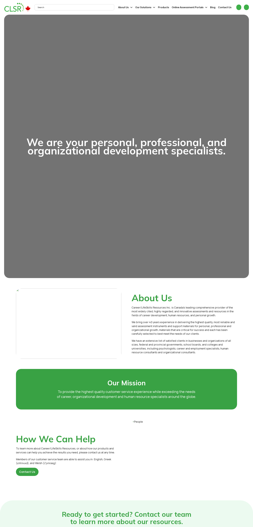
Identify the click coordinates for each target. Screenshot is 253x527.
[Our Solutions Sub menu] (154, 7)
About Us (123, 7)
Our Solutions (143, 7)
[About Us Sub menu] (131, 7)
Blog (212, 7)
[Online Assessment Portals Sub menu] (206, 7)
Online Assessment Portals (188, 7)
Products (163, 7)
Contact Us (224, 7)
